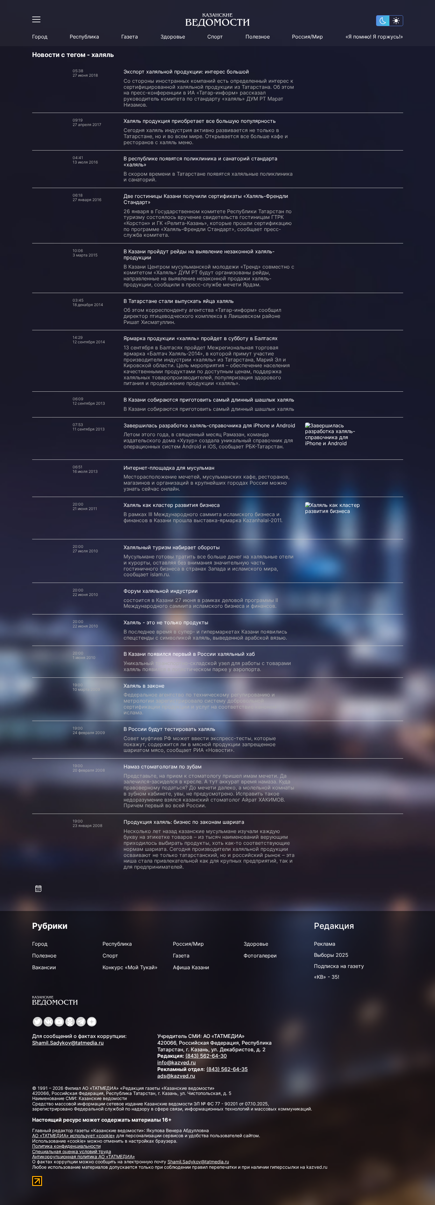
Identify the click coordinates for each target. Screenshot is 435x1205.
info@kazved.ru (176, 1062)
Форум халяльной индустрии (161, 591)
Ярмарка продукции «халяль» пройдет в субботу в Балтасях (201, 338)
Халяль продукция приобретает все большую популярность (200, 121)
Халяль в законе (144, 686)
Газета (129, 37)
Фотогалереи (260, 955)
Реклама (324, 944)
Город (39, 37)
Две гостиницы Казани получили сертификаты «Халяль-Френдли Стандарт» (206, 199)
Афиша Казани (191, 967)
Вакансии (44, 967)
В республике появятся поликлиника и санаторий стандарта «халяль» (200, 161)
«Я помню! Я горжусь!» (374, 37)
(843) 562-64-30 (206, 1056)
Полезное (258, 37)
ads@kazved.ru (176, 1076)
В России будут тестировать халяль (169, 729)
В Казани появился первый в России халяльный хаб (189, 654)
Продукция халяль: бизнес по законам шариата (184, 822)
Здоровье (172, 37)
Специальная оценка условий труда (71, 1151)
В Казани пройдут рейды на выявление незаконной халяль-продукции (199, 254)
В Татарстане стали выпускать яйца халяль (179, 301)
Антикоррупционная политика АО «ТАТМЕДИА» (83, 1156)
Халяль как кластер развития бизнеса (172, 505)
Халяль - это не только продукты (166, 622)
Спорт (215, 37)
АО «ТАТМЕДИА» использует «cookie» (73, 1135)
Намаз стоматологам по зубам (163, 766)
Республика (84, 37)
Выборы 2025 (331, 955)
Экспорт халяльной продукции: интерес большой (186, 71)
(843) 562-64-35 (227, 1069)
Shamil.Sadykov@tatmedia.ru (68, 1043)
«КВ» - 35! (326, 977)
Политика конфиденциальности (66, 1146)
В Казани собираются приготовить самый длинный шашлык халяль (209, 399)
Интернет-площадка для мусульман (169, 468)
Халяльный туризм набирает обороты (172, 547)
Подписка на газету (339, 966)
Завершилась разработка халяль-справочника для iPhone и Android (209, 425)
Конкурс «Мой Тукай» (130, 967)
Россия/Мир (307, 37)
